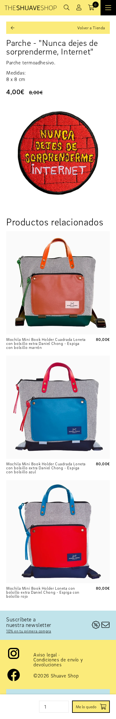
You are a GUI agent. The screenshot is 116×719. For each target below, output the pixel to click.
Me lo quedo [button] (86, 706)
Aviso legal (45, 654)
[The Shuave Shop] (31, 8)
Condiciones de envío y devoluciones (58, 662)
